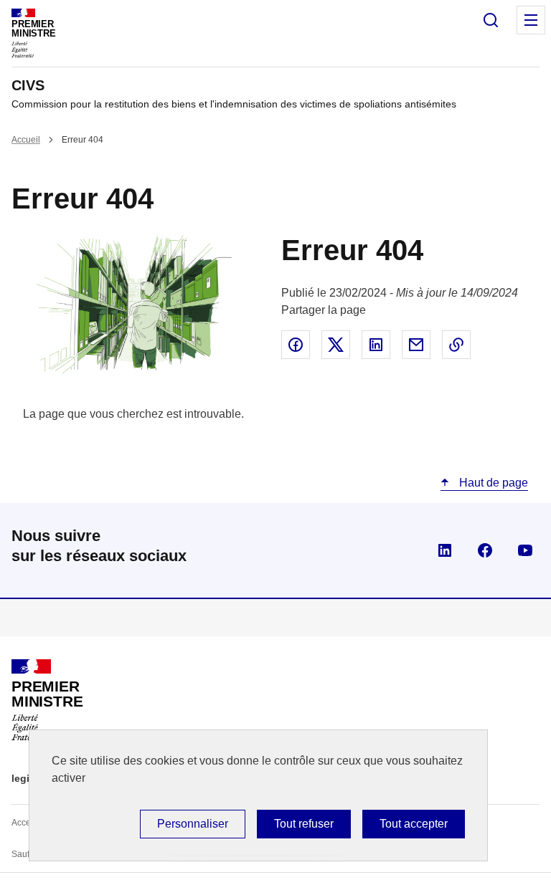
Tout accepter (414, 824)
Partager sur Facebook (295, 344)
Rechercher (490, 20)
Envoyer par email (416, 344)
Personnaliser (192, 824)
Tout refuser (304, 824)
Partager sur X (335, 344)
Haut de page (492, 483)
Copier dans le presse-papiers (456, 344)
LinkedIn (444, 550)
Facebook (485, 550)
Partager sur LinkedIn (376, 344)
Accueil (25, 140)
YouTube (525, 550)
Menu (531, 20)
